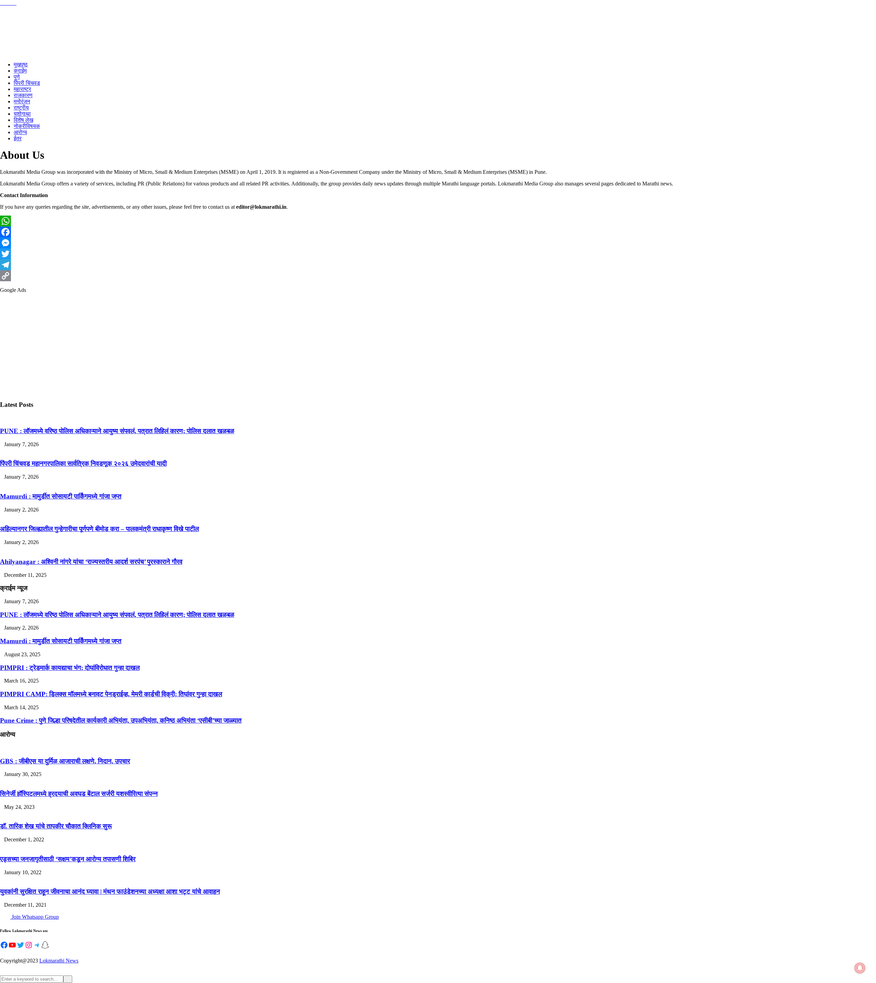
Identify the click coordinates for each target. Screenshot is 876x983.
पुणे (17, 77)
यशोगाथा (22, 114)
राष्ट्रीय (21, 108)
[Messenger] (438, 242)
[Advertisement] (205, 347)
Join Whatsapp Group (34, 917)
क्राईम (20, 71)
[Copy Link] (438, 275)
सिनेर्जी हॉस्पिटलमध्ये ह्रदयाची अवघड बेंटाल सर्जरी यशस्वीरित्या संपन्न (79, 793)
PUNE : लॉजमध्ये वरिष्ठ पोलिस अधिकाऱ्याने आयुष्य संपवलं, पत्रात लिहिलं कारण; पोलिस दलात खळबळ (117, 431)
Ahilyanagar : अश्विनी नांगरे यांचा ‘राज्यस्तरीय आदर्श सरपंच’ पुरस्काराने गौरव (91, 561)
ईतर (18, 138)
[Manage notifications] (859, 967)
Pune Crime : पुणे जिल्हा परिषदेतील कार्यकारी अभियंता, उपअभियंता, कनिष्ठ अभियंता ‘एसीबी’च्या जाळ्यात (121, 720)
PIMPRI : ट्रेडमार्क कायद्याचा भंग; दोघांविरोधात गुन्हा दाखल (70, 667)
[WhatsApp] (438, 221)
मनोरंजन (22, 101)
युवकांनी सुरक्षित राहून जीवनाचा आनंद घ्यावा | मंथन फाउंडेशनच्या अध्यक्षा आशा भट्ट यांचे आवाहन (110, 891)
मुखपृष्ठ (21, 64)
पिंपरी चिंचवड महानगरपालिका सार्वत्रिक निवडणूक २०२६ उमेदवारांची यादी (83, 463)
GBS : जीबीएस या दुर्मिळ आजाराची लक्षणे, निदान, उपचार (65, 761)
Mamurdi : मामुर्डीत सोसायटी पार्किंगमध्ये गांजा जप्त (60, 496)
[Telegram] (438, 264)
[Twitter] (438, 253)
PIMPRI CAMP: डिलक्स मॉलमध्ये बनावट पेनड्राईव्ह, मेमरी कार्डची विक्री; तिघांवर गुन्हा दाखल (111, 694)
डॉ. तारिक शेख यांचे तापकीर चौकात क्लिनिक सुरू (56, 826)
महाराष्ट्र (22, 89)
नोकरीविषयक (27, 126)
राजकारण (23, 95)
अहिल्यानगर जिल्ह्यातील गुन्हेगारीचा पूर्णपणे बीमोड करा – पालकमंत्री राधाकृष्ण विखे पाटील (99, 528)
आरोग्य (20, 132)
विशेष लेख (23, 120)
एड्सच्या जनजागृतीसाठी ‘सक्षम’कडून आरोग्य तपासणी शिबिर (68, 859)
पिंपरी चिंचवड (27, 83)
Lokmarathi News (58, 960)
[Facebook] (438, 232)
